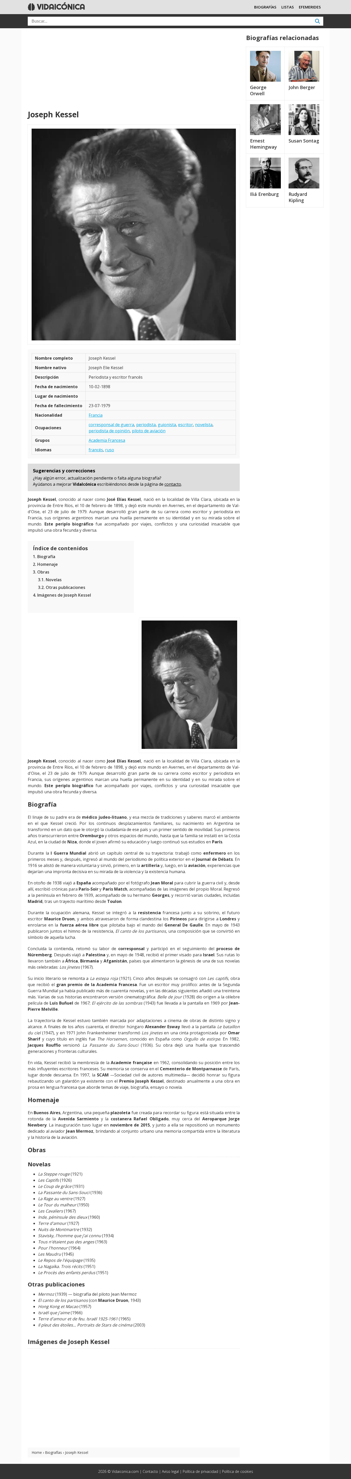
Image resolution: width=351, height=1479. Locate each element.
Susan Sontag (304, 141)
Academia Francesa (107, 440)
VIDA (60, 7)
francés (96, 450)
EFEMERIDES (310, 6)
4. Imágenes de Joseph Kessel (62, 595)
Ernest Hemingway (263, 144)
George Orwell (258, 90)
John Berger (302, 87)
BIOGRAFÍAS (265, 6)
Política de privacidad (200, 1471)
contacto (172, 484)
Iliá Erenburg (264, 194)
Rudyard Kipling (298, 197)
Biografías (53, 1452)
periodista (146, 424)
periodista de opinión (109, 431)
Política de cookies (237, 1471)
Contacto (150, 1471)
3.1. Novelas (50, 580)
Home (37, 1452)
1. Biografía (44, 556)
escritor (185, 424)
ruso (109, 450)
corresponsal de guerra (111, 424)
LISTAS (287, 6)
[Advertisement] (134, 69)
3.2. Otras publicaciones (61, 587)
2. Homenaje (45, 564)
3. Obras (41, 572)
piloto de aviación (148, 431)
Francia (96, 415)
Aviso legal (170, 1471)
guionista (167, 424)
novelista (204, 424)
